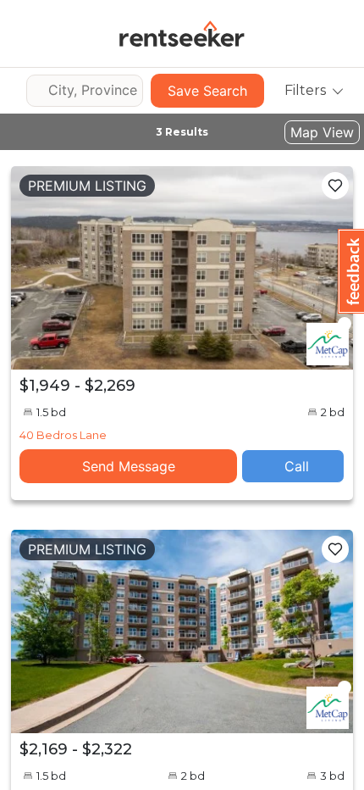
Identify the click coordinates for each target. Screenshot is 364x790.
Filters (305, 90)
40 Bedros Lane (63, 435)
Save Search (207, 90)
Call (296, 466)
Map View (322, 132)
